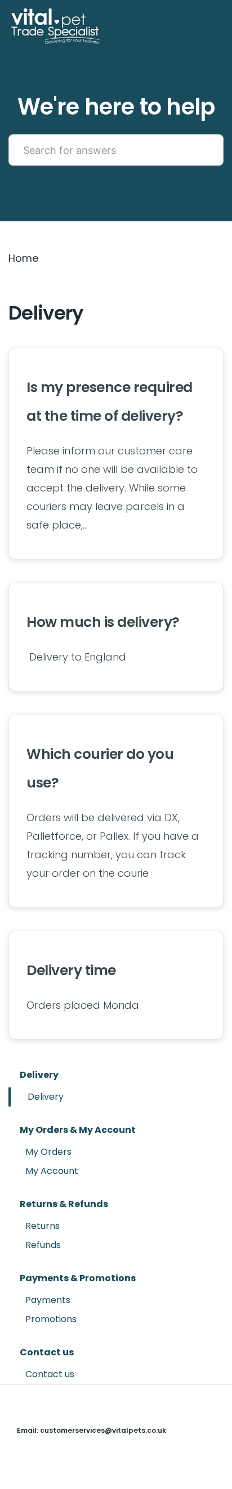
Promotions (51, 1319)
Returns (42, 1225)
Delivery (46, 1096)
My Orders (48, 1151)
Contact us (49, 1374)
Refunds (43, 1244)
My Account (51, 1170)
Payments (47, 1300)
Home (23, 258)
